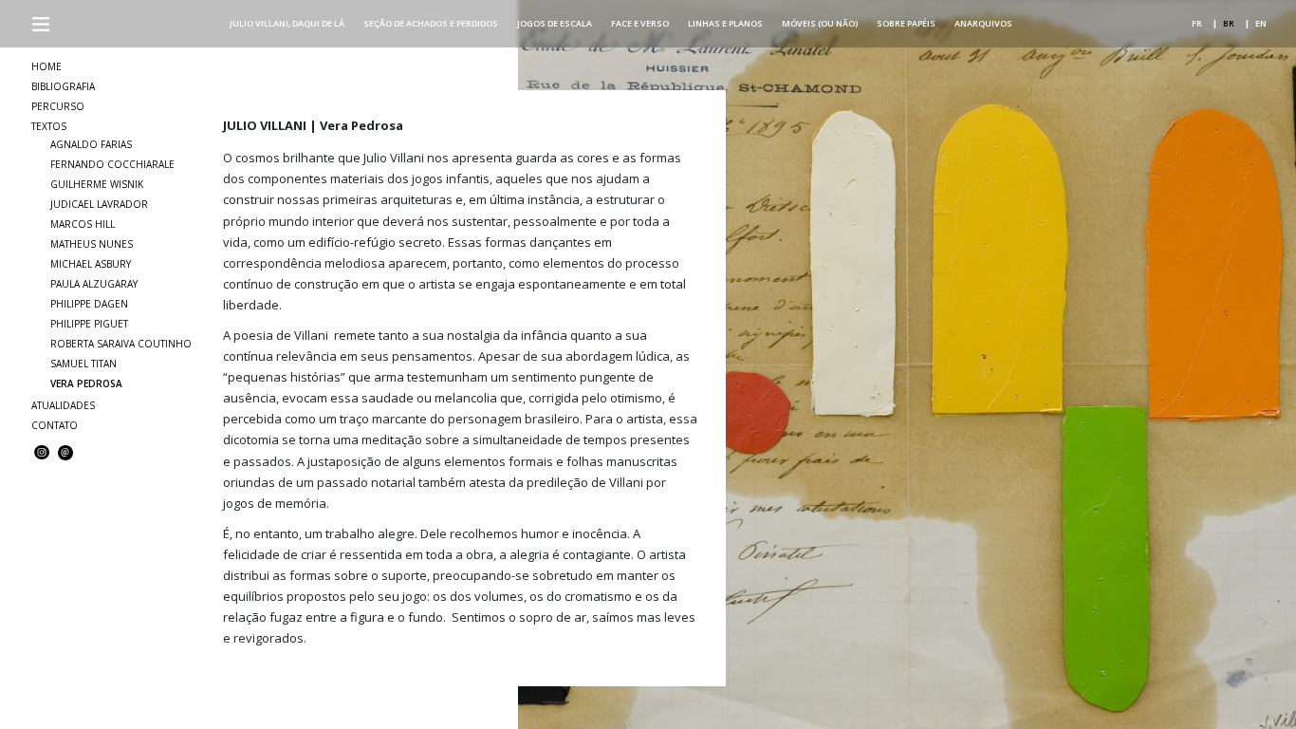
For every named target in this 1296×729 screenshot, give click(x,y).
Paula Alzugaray (94, 283)
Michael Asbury (90, 264)
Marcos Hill (82, 224)
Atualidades (63, 405)
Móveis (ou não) (820, 23)
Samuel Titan (83, 363)
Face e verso (640, 23)
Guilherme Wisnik (96, 184)
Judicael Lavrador (99, 204)
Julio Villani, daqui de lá (287, 23)
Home (46, 66)
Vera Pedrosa (86, 383)
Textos (48, 126)
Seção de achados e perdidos (430, 23)
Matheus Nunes (91, 244)
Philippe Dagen (89, 303)
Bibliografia (63, 86)
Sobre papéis (906, 23)
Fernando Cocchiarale (112, 164)
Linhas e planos (725, 23)
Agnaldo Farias (91, 144)
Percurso (57, 106)
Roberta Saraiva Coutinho (121, 343)
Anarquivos (983, 23)
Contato (54, 425)
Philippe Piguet (89, 323)
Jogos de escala (554, 23)
